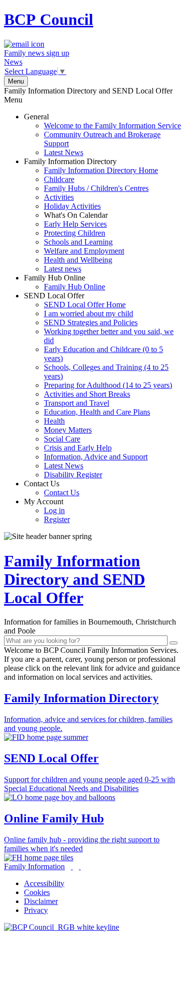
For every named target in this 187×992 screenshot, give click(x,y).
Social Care (62, 439)
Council (48, 19)
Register (57, 519)
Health (54, 421)
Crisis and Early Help (78, 448)
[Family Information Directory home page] (61, 927)
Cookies (37, 892)
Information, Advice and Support (96, 456)
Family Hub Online (64, 282)
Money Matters (68, 430)
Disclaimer (41, 901)
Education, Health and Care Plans (97, 412)
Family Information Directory (91, 215)
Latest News (63, 152)
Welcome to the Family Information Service (112, 125)
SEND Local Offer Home (85, 304)
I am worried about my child (88, 313)
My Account (47, 510)
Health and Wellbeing (78, 260)
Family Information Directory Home (101, 170)
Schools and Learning (78, 242)
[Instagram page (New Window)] (80, 866)
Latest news (62, 269)
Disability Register (73, 474)
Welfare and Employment (84, 251)
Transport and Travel (76, 403)
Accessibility (44, 883)
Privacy (36, 910)
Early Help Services (75, 224)
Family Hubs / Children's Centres (96, 188)
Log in (54, 510)
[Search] (174, 642)
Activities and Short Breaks (87, 394)
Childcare (59, 179)
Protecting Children (74, 233)
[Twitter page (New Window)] (72, 866)
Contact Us (51, 488)
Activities (59, 197)
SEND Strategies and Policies (91, 322)
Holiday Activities (72, 206)
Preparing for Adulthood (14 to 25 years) (108, 385)
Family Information (34, 866)
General (102, 134)
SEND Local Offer (99, 385)
